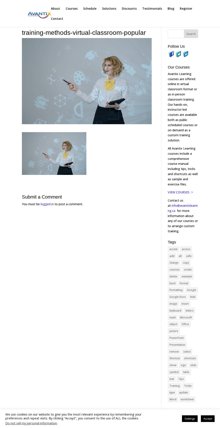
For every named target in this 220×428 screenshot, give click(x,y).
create (188, 269)
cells (189, 256)
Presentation (177, 345)
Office (185, 324)
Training (175, 386)
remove (174, 351)
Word (173, 399)
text (172, 379)
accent (173, 249)
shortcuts (190, 358)
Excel (173, 283)
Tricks (188, 386)
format (184, 283)
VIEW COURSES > (180, 192)
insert (185, 304)
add (172, 256)
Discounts (129, 9)
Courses (72, 9)
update (183, 392)
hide (193, 297)
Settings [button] (190, 418)
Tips (181, 379)
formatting (176, 290)
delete (173, 276)
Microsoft (186, 317)
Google (191, 290)
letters (190, 310)
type (172, 392)
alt (180, 256)
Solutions (109, 9)
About (55, 9)
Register (186, 9)
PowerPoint (177, 338)
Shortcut (175, 358)
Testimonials (152, 9)
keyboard (175, 310)
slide (193, 365)
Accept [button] (207, 418)
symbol (174, 372)
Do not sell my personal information (31, 423)
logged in (47, 204)
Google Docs (178, 297)
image (173, 304)
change (174, 262)
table (186, 372)
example (187, 276)
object (173, 324)
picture (174, 331)
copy (186, 262)
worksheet (187, 399)
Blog (171, 9)
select (187, 351)
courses (175, 269)
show (173, 365)
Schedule (89, 9)
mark (173, 317)
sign (183, 365)
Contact (57, 19)
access (186, 249)
